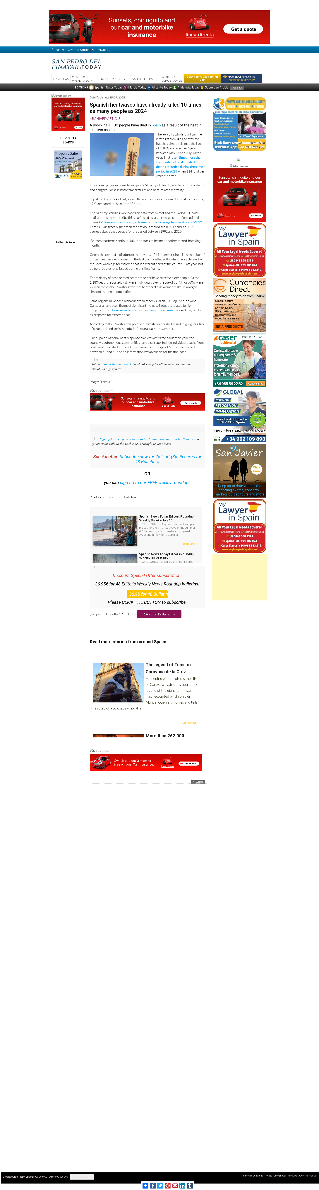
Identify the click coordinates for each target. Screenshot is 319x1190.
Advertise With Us (307, 1175)
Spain (156, 125)
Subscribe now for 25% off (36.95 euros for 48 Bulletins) (160, 459)
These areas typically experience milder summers (145, 310)
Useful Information (145, 79)
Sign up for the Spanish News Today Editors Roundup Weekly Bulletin (146, 439)
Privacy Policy (272, 1175)
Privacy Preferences (82, 1177)
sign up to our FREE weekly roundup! (155, 482)
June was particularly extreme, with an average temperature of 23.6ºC (153, 222)
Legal (283, 1175)
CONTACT (61, 50)
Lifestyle (103, 79)
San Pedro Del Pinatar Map (203, 78)
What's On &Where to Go (80, 78)
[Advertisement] (239, 577)
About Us (292, 1175)
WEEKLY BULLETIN (101, 50)
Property (118, 79)
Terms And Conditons (252, 1175)
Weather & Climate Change (172, 78)
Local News (61, 79)
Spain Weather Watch (117, 364)
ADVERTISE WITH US (78, 50)
